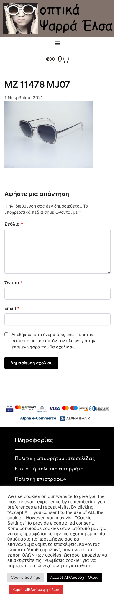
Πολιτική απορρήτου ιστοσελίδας (55, 458)
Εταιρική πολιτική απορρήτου (50, 469)
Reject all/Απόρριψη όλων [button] (35, 589)
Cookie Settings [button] (25, 577)
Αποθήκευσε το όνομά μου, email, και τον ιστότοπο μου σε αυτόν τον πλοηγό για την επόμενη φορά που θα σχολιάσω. (53, 340)
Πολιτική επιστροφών (40, 479)
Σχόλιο (13, 224)
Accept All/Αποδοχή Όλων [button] (74, 577)
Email (11, 308)
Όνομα (13, 282)
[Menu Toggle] (57, 43)
